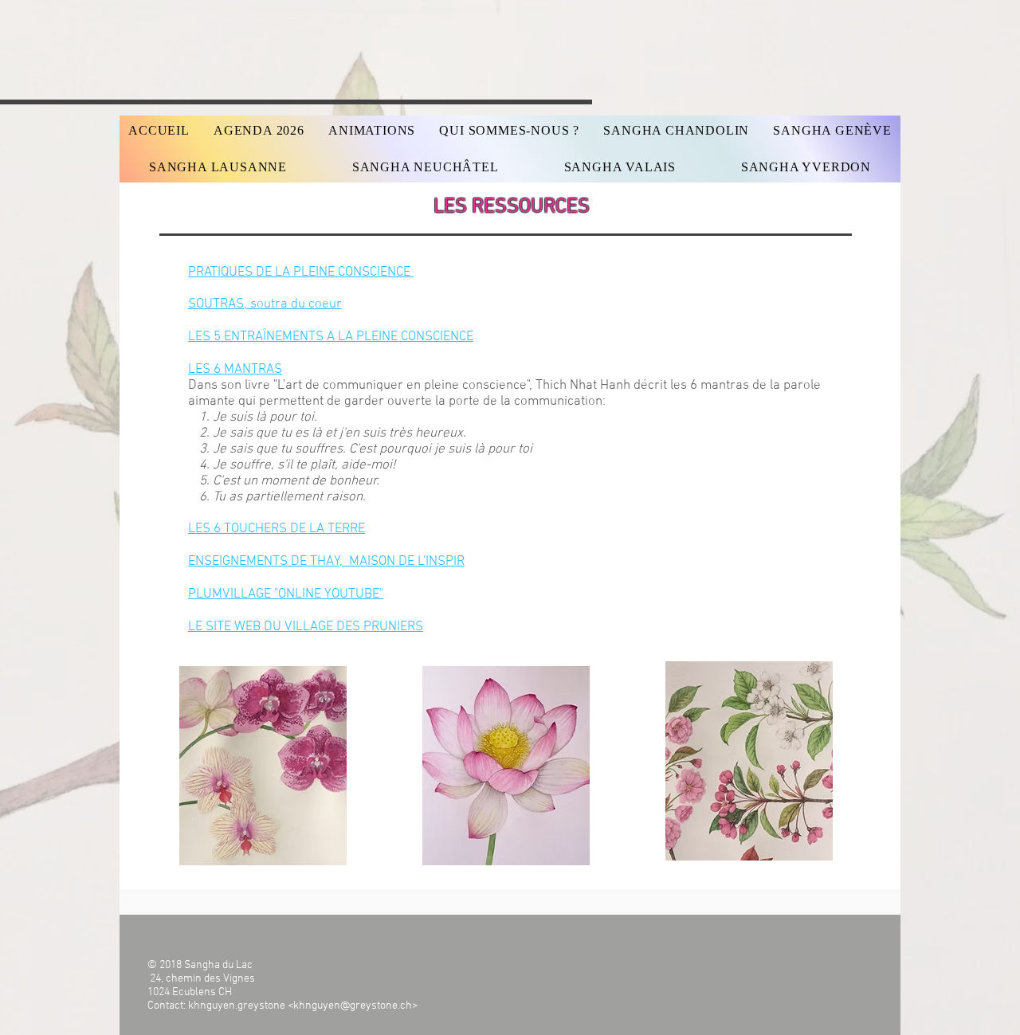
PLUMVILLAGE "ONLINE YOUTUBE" (285, 594)
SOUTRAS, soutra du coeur (265, 304)
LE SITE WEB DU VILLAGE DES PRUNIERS (305, 627)
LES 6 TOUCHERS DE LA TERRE (276, 529)
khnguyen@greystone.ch (352, 1006)
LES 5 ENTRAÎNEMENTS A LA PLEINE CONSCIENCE (330, 337)
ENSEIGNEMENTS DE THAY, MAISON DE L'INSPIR (326, 562)
